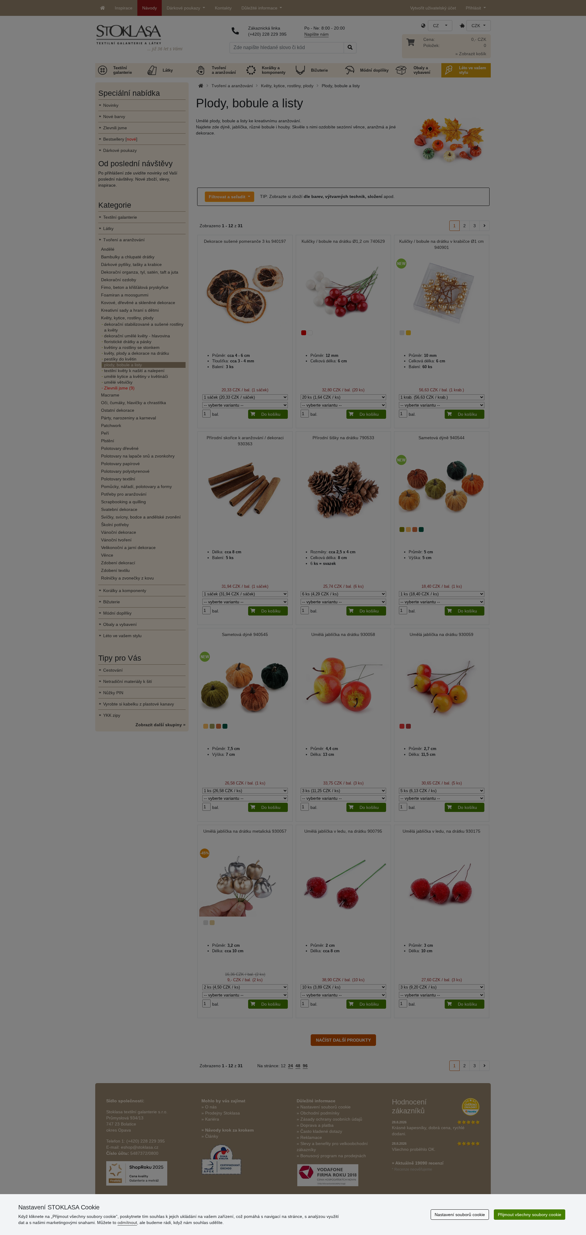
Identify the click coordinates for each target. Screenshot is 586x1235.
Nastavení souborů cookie (460, 1214)
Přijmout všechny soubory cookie (529, 1214)
